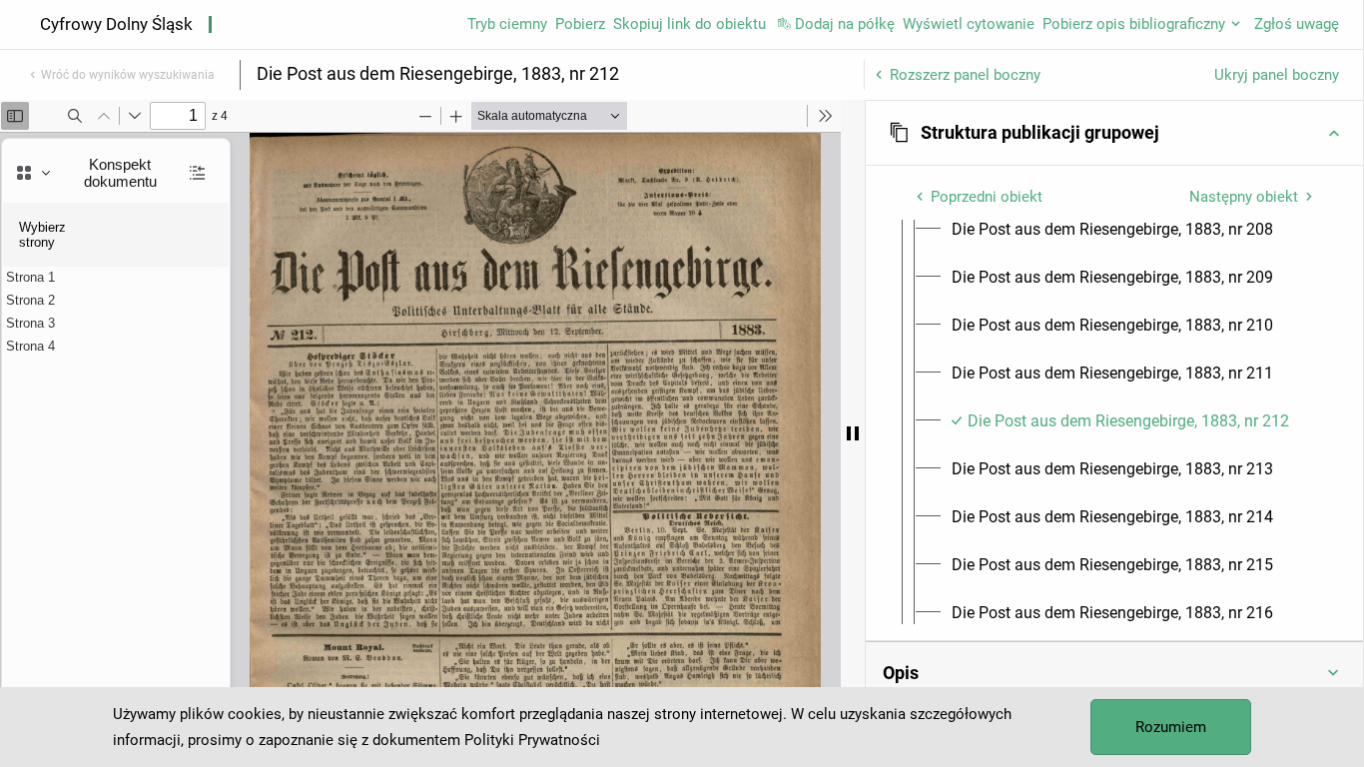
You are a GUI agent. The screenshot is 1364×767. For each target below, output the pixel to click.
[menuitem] (1112, 230)
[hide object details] (853, 433)
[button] (1114, 133)
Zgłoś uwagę (1296, 24)
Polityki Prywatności (532, 740)
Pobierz (580, 24)
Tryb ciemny (507, 24)
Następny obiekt (1243, 197)
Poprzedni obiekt (986, 197)
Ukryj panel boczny (1276, 75)
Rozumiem (1170, 727)
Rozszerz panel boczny (965, 75)
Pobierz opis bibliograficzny (1133, 24)
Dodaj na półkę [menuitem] (845, 24)
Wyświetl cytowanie (968, 24)
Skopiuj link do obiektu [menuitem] (689, 24)
